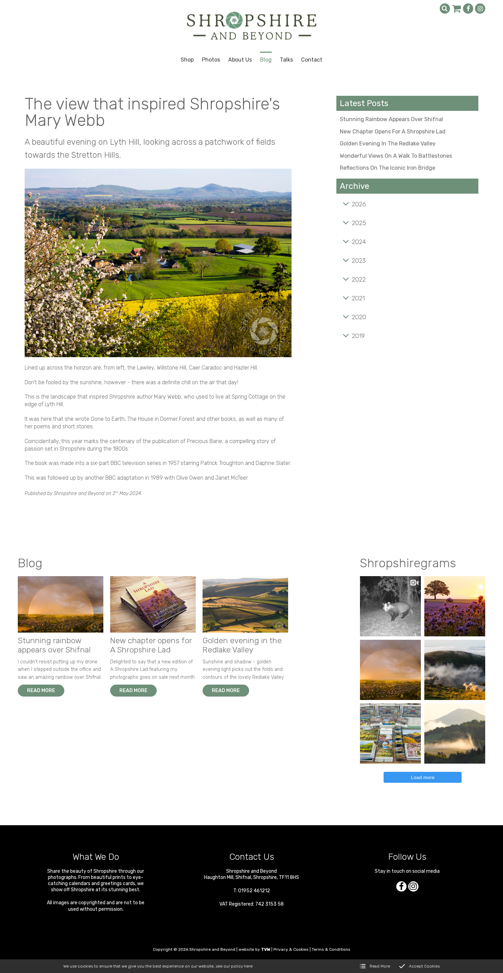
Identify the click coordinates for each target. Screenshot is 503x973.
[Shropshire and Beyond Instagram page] (480, 8)
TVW (265, 949)
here (248, 966)
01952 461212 (254, 891)
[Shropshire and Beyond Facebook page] (468, 8)
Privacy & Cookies (291, 949)
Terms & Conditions (331, 949)
